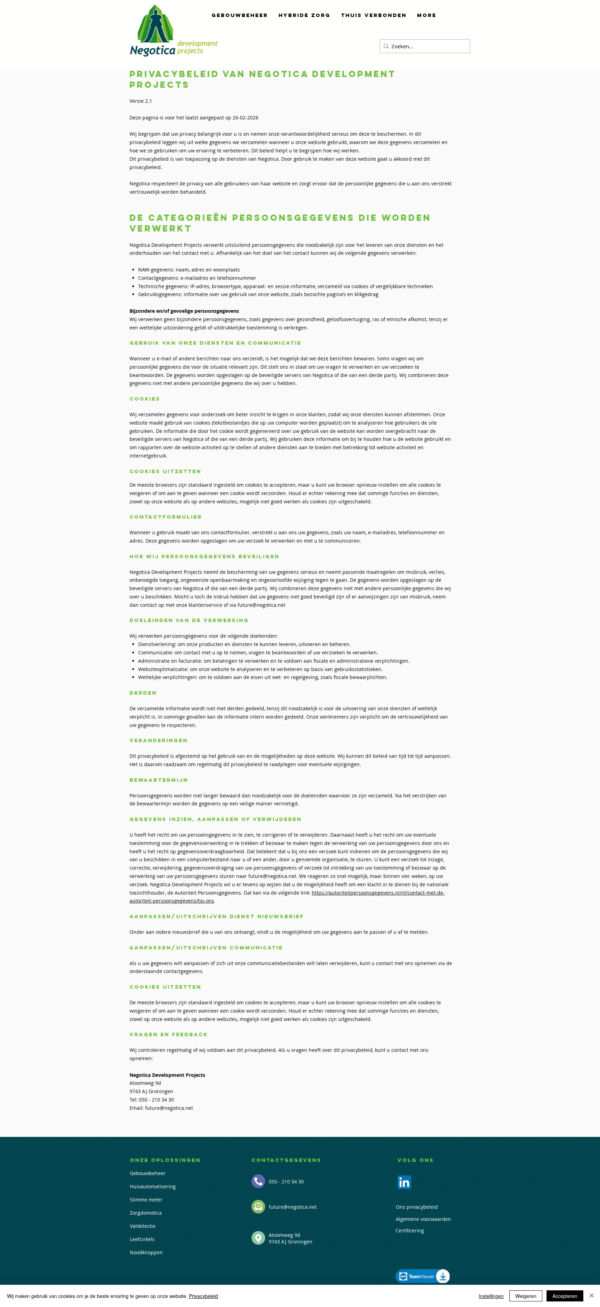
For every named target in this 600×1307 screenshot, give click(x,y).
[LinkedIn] (404, 1182)
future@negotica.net (261, 605)
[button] (239, 15)
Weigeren (525, 1295)
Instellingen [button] (491, 1295)
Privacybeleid (203, 1295)
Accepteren (564, 1295)
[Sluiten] (592, 1295)
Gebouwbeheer (148, 1173)
